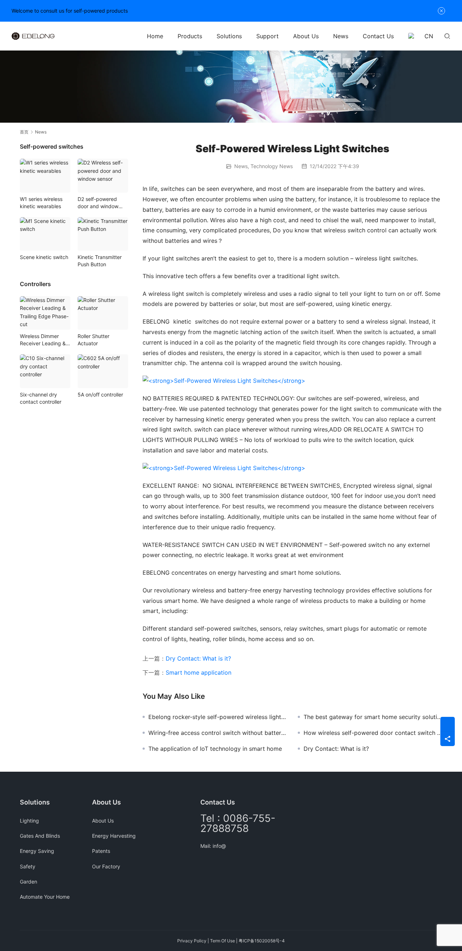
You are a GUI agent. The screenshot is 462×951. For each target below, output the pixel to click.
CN (428, 36)
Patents (101, 851)
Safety (27, 866)
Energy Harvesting (114, 836)
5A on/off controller (100, 394)
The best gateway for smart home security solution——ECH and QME (373, 717)
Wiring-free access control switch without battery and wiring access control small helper (217, 732)
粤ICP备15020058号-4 (262, 940)
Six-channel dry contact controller (40, 398)
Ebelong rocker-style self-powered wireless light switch (217, 717)
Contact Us (378, 36)
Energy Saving (37, 851)
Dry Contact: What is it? (198, 658)
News (340, 36)
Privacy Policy (191, 940)
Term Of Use (222, 940)
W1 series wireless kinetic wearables (41, 202)
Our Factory (106, 866)
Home (155, 36)
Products (190, 36)
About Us (306, 36)
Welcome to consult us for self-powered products (70, 11)
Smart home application (198, 672)
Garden (28, 881)
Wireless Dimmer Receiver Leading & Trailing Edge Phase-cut (44, 340)
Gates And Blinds (40, 836)
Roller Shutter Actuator (93, 339)
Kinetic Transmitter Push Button (100, 260)
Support (267, 36)
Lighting (29, 821)
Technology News (271, 166)
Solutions (229, 36)
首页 (24, 132)
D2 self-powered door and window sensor (98, 203)
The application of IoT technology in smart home (215, 748)
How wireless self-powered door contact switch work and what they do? (373, 732)
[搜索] (447, 36)
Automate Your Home (45, 897)
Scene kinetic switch (44, 257)
